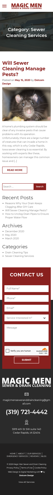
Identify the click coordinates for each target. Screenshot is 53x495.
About (21, 453)
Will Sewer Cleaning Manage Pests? (23, 68)
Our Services (34, 453)
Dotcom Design (26, 475)
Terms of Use (27, 468)
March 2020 (12, 238)
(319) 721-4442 (26, 412)
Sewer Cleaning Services (19, 256)
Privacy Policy (13, 468)
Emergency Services (17, 456)
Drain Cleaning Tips (16, 252)
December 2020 (14, 231)
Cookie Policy (40, 468)
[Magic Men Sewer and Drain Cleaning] (26, 6)
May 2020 (10, 235)
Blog (43, 456)
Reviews (34, 456)
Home (13, 453)
